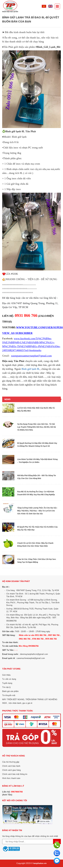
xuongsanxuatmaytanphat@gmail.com (31, 355)
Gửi (57, 841)
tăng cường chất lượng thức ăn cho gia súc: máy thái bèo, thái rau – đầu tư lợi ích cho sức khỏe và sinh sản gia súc (37, 511)
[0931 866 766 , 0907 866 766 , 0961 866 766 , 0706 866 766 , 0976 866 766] (57, 845)
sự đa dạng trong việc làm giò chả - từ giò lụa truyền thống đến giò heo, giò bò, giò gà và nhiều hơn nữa (36, 427)
